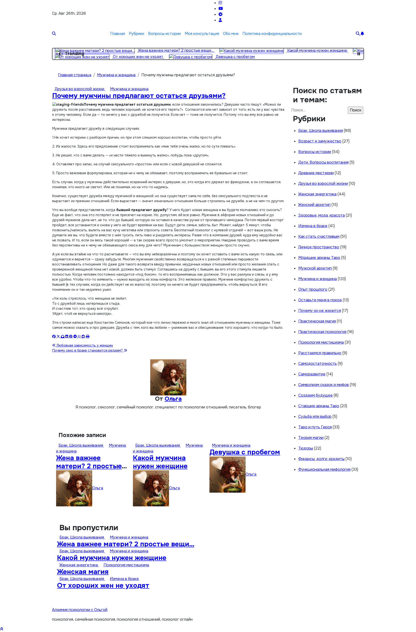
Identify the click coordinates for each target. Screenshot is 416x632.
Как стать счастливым (318, 236)
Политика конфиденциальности (272, 33)
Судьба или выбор (315, 416)
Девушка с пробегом (244, 452)
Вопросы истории (164, 33)
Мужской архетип (315, 268)
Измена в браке (312, 225)
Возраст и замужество (319, 141)
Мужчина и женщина (129, 88)
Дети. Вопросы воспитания (323, 162)
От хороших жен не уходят (103, 585)
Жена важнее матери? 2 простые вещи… (89, 466)
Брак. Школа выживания (81, 445)
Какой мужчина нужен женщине (160, 462)
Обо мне (231, 33)
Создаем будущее (315, 395)
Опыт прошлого (312, 289)
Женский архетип (314, 204)
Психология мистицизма (321, 342)
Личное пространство (318, 247)
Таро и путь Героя (315, 427)
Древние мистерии (316, 172)
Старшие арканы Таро (318, 405)
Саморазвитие (311, 374)
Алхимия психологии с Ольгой (79, 609)
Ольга (173, 398)
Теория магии (311, 437)
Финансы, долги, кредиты (321, 458)
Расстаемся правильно (319, 352)
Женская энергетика (317, 194)
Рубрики (136, 33)
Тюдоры (305, 448)
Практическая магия (317, 321)
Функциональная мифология (324, 469)
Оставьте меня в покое (320, 300)
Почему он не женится (319, 310)
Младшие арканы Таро (319, 257)
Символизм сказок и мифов (323, 384)
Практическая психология (322, 331)
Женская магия (83, 572)
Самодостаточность (317, 363)
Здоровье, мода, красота (321, 215)
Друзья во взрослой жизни (80, 88)
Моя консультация (202, 33)
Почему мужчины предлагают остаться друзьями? (139, 95)
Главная (117, 33)
